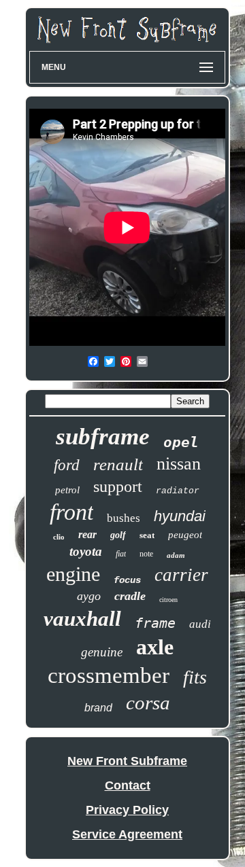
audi (200, 624)
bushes (123, 518)
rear (87, 534)
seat (147, 535)
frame (155, 623)
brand (98, 707)
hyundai (180, 516)
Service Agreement (127, 834)
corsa (148, 702)
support (117, 486)
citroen (168, 599)
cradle (130, 596)
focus (127, 580)
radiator (177, 491)
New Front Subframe (127, 761)
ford (67, 465)
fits (195, 677)
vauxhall (82, 619)
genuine (101, 652)
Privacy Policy (127, 810)
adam (176, 555)
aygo (89, 596)
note (146, 554)
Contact (127, 785)
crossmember (108, 675)
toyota (85, 551)
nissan (179, 464)
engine (73, 574)
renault (118, 464)
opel (181, 442)
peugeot (185, 534)
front (71, 512)
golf (118, 535)
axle (155, 647)
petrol (67, 489)
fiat (121, 554)
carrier (181, 575)
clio (59, 537)
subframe (103, 436)
